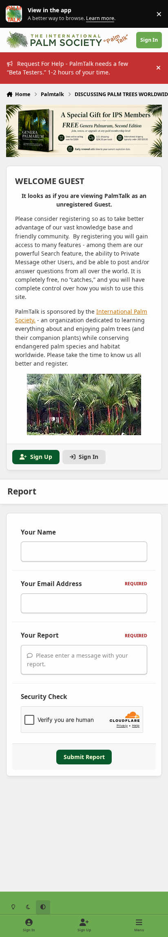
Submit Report (84, 757)
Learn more (15, 14)
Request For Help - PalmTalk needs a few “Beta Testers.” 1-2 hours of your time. (67, 68)
